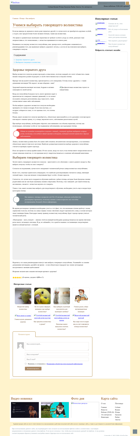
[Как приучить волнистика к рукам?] (42, 316)
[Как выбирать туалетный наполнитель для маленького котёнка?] (61, 295)
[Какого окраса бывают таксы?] (25, 410)
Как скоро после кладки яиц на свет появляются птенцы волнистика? (81, 324)
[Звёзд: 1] (13, 277)
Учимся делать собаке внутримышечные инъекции (81, 309)
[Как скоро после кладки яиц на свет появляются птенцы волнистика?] (81, 316)
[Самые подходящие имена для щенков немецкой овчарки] (55, 410)
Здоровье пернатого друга (24, 60)
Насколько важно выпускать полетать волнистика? (61, 326)
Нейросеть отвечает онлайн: (108, 50)
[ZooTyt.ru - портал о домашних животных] (15, 2)
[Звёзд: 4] (19, 277)
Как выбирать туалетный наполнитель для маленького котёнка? (62, 309)
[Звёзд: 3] (17, 277)
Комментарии (24, 334)
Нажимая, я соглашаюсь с (55, 364)
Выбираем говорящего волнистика (27, 62)
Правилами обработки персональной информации (65, 364)
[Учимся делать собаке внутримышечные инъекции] (81, 295)
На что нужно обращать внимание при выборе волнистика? (42, 309)
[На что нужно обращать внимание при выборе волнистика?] (42, 295)
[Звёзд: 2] (15, 277)
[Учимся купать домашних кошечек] (23, 315)
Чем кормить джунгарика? (117, 41)
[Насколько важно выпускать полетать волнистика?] (61, 318)
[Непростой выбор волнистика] (23, 295)
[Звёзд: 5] (21, 277)
